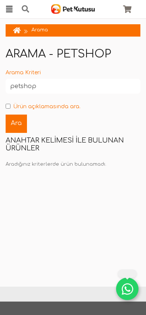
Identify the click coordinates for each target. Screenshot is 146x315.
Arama (39, 29)
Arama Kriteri (23, 72)
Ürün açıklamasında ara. (46, 106)
